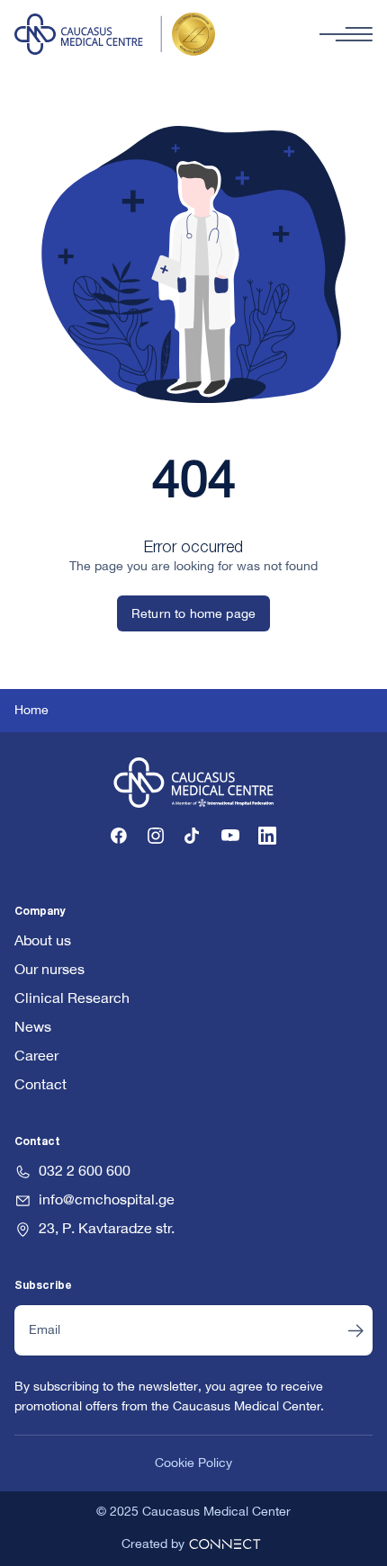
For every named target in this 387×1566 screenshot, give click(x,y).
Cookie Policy (193, 1463)
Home (31, 710)
